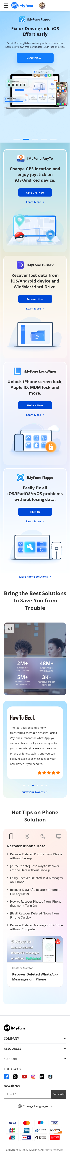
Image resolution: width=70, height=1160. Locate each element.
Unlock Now (35, 405)
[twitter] (15, 1076)
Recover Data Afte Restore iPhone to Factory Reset (35, 892)
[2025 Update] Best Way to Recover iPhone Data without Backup (34, 868)
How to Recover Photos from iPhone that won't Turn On (35, 903)
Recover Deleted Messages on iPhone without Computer (36, 927)
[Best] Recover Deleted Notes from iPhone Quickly (34, 915)
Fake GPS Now (35, 192)
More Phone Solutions (34, 576)
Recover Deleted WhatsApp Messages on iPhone (35, 976)
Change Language (36, 1106)
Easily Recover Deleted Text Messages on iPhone (36, 880)
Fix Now (35, 511)
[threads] (42, 1076)
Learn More (34, 202)
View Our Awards (33, 792)
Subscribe (59, 1094)
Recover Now (35, 299)
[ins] (33, 1076)
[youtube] (24, 1076)
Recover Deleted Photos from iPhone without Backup (36, 856)
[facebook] (6, 1076)
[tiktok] (50, 1076)
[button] (16, 139)
